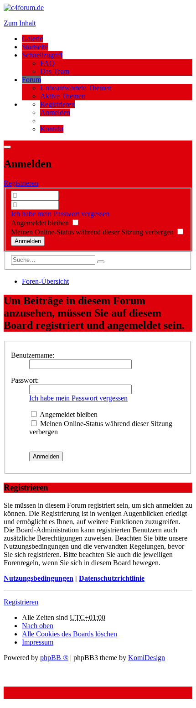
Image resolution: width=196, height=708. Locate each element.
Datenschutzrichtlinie (111, 578)
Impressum (37, 642)
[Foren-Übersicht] (24, 7)
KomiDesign (146, 657)
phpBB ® (54, 657)
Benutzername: (32, 355)
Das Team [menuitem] (54, 71)
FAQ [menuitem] (47, 63)
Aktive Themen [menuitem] (62, 96)
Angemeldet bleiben (41, 223)
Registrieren (21, 183)
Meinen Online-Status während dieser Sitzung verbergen (93, 232)
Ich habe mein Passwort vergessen (60, 214)
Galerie (32, 38)
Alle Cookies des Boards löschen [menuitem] (69, 634)
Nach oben (37, 626)
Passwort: (25, 380)
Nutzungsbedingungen (38, 578)
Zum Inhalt (20, 23)
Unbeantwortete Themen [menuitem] (76, 88)
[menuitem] (57, 104)
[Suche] (100, 261)
